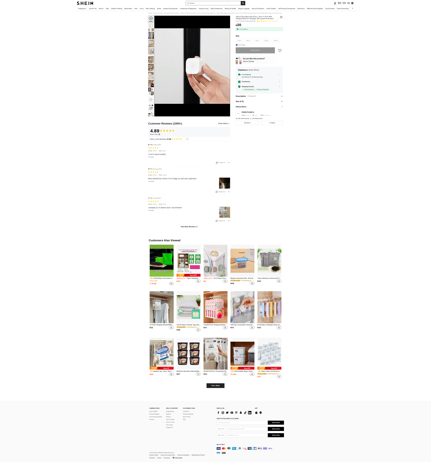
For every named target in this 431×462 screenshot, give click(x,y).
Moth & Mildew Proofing (188, 13)
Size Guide (169, 425)
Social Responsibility (155, 417)
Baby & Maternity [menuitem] (217, 8)
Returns (168, 414)
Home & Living (157, 13)
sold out (255, 50)
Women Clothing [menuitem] (116, 8)
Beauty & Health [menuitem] (230, 8)
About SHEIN (153, 411)
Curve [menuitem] (142, 8)
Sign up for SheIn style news (228, 418)
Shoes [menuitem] (159, 8)
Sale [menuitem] (107, 8)
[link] (339, 3)
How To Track (170, 422)
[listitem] (162, 266)
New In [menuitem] (101, 8)
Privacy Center (153, 455)
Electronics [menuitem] (301, 8)
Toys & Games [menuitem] (329, 8)
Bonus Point (186, 417)
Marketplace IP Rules (198, 455)
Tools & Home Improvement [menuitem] (346, 8)
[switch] (187, 139)
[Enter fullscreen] (228, 115)
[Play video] (192, 66)
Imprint (159, 458)
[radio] (239, 40)
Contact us (186, 411)
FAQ (184, 419)
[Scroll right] (352, 8)
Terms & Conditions (183, 455)
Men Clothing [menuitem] (150, 8)
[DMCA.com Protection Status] (224, 453)
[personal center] (335, 3)
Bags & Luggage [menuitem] (244, 8)
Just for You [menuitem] (93, 8)
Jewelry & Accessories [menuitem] (170, 8)
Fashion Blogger (154, 414)
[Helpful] (217, 162)
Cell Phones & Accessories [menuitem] (286, 8)
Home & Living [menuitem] (203, 8)
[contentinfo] (250, 448)
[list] (235, 412)
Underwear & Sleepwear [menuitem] (188, 8)
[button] (348, 3)
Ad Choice (167, 458)
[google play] (260, 413)
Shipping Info (170, 411)
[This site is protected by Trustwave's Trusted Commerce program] (218, 453)
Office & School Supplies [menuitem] (315, 8)
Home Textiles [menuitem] (271, 8)
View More (215, 386)
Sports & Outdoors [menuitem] (258, 8)
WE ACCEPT (221, 444)
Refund (168, 417)
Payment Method (188, 414)
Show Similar (248, 61)
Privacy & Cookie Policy (168, 455)
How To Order (170, 419)
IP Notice (152, 458)
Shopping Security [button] (248, 86)
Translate (151, 157)
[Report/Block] (228, 162)
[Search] (243, 3)
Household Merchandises (172, 13)
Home (150, 13)
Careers (151, 419)
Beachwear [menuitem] (128, 8)
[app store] (256, 413)
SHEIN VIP (169, 427)
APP (256, 408)
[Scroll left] (350, 8)
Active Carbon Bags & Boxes (206, 13)
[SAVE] (280, 50)
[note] (189, 275)
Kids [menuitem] (135, 8)
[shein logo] (85, 3)
